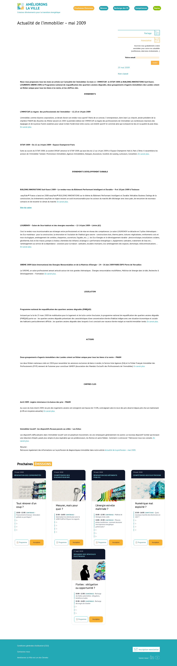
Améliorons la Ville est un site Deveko (32, 657)
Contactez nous (23, 651)
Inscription (36, 542)
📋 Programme (21, 542)
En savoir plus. (26, 127)
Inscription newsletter (148, 649)
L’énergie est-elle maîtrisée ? (105, 507)
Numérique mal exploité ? (144, 505)
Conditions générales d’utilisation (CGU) (33, 645)
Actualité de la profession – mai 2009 (120, 450)
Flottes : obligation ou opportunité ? (87, 586)
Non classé (123, 73)
